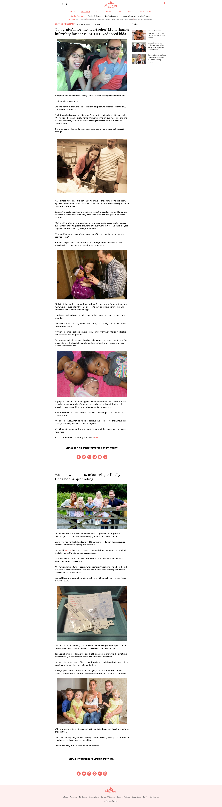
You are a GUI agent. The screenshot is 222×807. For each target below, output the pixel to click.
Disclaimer (83, 797)
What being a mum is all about (122, 19)
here (96, 437)
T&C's (145, 797)
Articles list (97, 24)
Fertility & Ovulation (95, 16)
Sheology (114, 801)
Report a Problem (123, 797)
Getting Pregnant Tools (146, 16)
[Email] (100, 457)
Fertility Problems (111, 16)
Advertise (73, 797)
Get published (81, 19)
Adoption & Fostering (128, 16)
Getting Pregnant (77, 16)
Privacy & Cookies (108, 797)
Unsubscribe (154, 797)
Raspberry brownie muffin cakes (98, 19)
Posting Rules (94, 797)
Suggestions (136, 797)
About (65, 797)
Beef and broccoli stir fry (143, 19)
